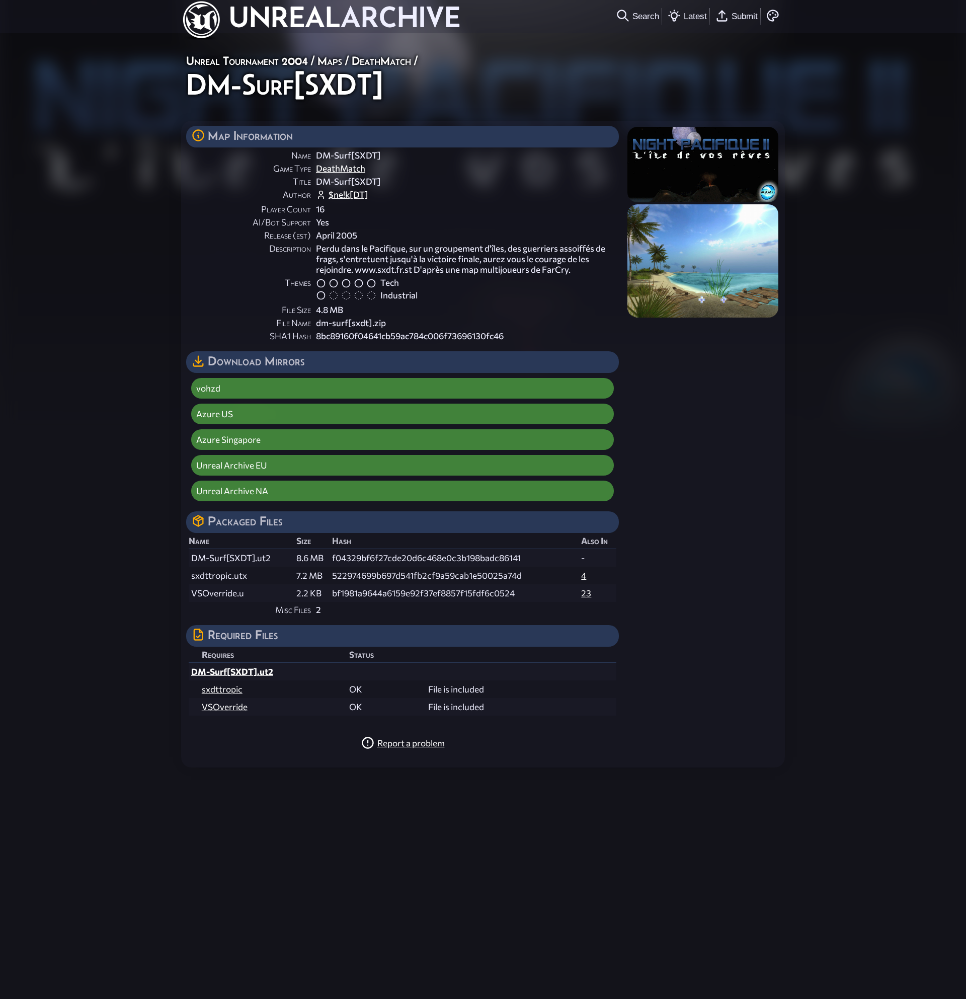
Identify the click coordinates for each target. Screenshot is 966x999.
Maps (329, 60)
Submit (745, 16)
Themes (298, 282)
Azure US (214, 414)
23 (586, 593)
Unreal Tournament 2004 (247, 60)
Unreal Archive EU (231, 465)
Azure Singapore (228, 439)
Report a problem (411, 743)
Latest (695, 16)
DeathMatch (381, 60)
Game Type (292, 168)
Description (290, 248)
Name (301, 155)
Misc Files (293, 609)
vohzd (208, 388)
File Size (296, 309)
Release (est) (287, 235)
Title (302, 181)
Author (297, 194)
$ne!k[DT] (348, 194)
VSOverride (225, 707)
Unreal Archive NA (232, 491)
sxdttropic (222, 689)
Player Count (286, 209)
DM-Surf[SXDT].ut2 (232, 671)
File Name (293, 323)
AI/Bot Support (282, 222)
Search (645, 16)
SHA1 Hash (290, 336)
